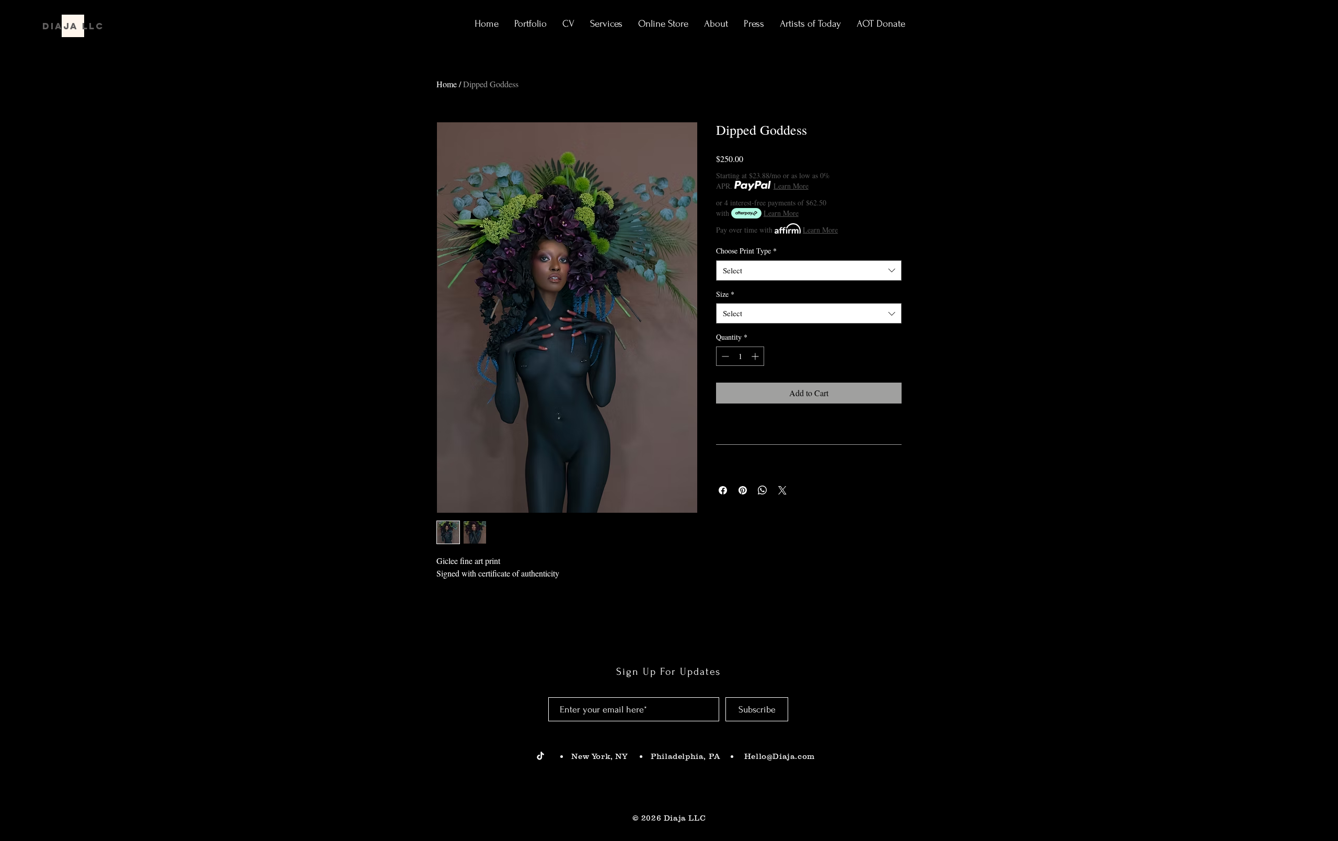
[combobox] (809, 270)
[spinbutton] (740, 356)
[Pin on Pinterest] (742, 490)
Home (446, 83)
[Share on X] (782, 490)
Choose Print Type (746, 251)
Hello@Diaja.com (778, 756)
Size (725, 294)
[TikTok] (540, 756)
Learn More (791, 186)
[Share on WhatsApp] (762, 490)
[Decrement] (724, 356)
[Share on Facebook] (723, 490)
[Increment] (756, 356)
